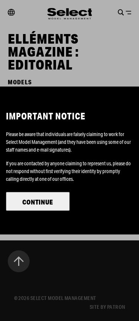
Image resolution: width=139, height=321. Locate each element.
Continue (37, 201)
